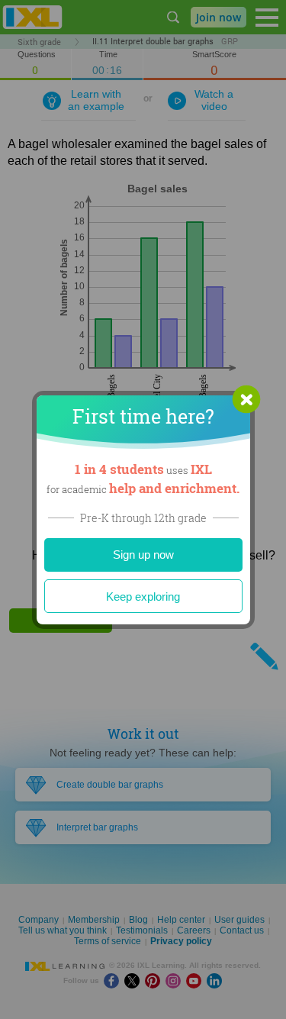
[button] (246, 399)
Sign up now (143, 554)
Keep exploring (143, 596)
